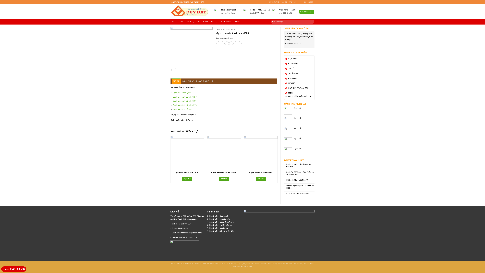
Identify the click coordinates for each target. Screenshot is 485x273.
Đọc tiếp (187, 179)
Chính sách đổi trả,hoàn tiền (221, 231)
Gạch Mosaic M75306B (260, 172)
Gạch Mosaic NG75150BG (224, 172)
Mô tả (176, 81)
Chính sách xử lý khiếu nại (221, 225)
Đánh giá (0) (188, 81)
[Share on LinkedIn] (240, 43)
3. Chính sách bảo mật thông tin (221, 222)
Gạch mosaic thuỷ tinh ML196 (185, 105)
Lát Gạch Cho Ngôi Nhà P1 (297, 180)
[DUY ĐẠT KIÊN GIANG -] (190, 11)
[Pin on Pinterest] (231, 43)
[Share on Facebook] (218, 43)
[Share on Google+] (235, 43)
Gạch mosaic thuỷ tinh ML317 (185, 101)
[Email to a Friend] (227, 43)
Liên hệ (237, 22)
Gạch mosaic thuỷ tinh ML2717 (185, 97)
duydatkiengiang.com (188, 237)
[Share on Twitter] (223, 43)
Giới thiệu (190, 22)
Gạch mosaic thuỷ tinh (182, 93)
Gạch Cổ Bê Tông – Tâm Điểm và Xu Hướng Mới (300, 173)
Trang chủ (177, 22)
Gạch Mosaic (232, 29)
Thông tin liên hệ (204, 81)
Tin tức (214, 22)
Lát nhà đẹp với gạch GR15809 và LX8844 (300, 187)
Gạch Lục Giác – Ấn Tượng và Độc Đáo (298, 165)
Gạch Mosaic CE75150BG (187, 172)
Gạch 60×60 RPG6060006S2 (297, 194)
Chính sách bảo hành (218, 228)
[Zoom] (173, 70)
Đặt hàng (226, 22)
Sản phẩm (203, 22)
